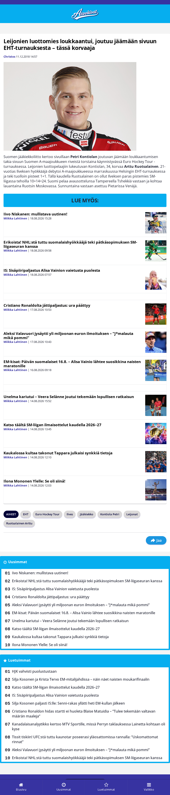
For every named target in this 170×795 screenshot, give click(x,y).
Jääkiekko (86, 514)
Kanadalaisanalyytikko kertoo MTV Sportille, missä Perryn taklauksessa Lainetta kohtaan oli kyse (88, 726)
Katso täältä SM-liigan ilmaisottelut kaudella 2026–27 (52, 424)
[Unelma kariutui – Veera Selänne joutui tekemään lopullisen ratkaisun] (155, 405)
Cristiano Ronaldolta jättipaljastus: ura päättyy (47, 305)
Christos (9, 57)
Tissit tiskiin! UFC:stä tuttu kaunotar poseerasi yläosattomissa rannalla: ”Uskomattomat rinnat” (85, 739)
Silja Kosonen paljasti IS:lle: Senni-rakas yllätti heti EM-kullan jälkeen (68, 703)
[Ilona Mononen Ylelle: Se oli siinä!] (155, 489)
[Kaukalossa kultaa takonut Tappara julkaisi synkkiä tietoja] (155, 461)
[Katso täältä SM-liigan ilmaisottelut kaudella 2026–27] (155, 433)
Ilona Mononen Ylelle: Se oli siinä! (34, 481)
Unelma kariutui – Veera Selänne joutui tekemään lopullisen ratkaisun (69, 396)
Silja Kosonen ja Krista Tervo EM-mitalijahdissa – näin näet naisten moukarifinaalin (80, 679)
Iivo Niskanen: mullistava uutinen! (35, 214)
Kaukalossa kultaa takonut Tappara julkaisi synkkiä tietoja (58, 452)
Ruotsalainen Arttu (19, 523)
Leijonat (132, 514)
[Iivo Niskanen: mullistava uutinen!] (155, 222)
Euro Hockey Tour (47, 514)
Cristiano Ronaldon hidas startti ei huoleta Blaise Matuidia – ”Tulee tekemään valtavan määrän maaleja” (83, 714)
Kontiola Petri (109, 514)
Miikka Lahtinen (15, 218)
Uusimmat (17, 561)
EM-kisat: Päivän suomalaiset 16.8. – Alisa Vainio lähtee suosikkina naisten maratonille (72, 363)
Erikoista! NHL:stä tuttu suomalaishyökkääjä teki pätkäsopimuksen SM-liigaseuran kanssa (70, 244)
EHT (25, 514)
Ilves (70, 514)
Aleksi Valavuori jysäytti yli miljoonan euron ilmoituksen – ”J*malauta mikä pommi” (68, 335)
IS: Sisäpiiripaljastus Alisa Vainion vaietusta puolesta (52, 270)
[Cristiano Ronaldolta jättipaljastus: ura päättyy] (155, 314)
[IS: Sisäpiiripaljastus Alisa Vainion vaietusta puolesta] (155, 279)
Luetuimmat (19, 660)
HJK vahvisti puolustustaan (34, 671)
